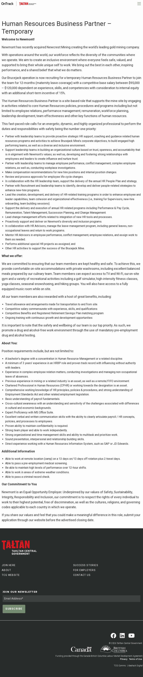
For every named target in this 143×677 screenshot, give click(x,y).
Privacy (123, 659)
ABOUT (6, 570)
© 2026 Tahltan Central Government (125, 643)
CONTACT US (82, 575)
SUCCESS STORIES (85, 565)
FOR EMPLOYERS (84, 570)
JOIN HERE (9, 565)
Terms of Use (135, 659)
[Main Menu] (139, 3)
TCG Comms (120, 665)
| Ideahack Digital (135, 665)
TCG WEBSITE (11, 575)
